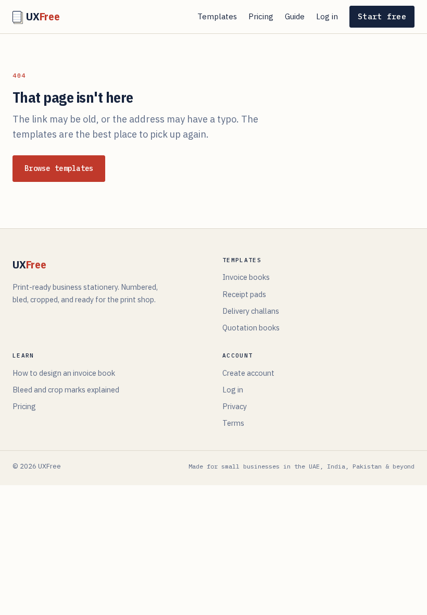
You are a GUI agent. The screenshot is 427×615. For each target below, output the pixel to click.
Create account (248, 373)
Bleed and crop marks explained (65, 390)
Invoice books (246, 277)
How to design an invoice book (63, 373)
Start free (382, 16)
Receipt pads (244, 294)
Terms (233, 423)
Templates (217, 16)
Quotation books (251, 328)
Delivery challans (250, 311)
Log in (327, 16)
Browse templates (58, 168)
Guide (295, 16)
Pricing (260, 16)
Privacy (234, 406)
